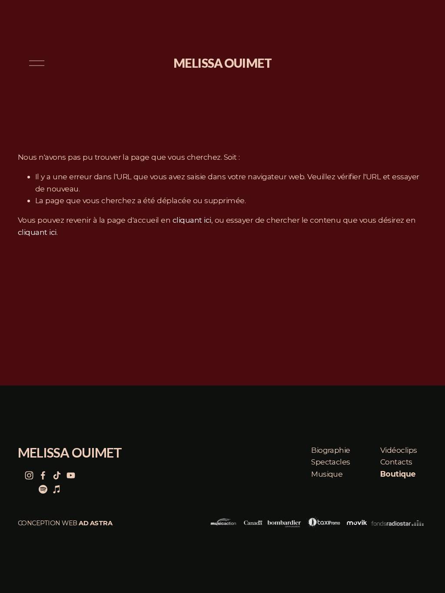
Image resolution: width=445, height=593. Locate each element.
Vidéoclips (398, 450)
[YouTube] (70, 475)
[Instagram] (29, 475)
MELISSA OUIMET (222, 63)
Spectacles (330, 461)
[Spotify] (43, 489)
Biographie (330, 450)
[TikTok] (57, 475)
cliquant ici (192, 219)
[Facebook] (43, 475)
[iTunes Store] (57, 489)
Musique (326, 473)
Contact (394, 461)
